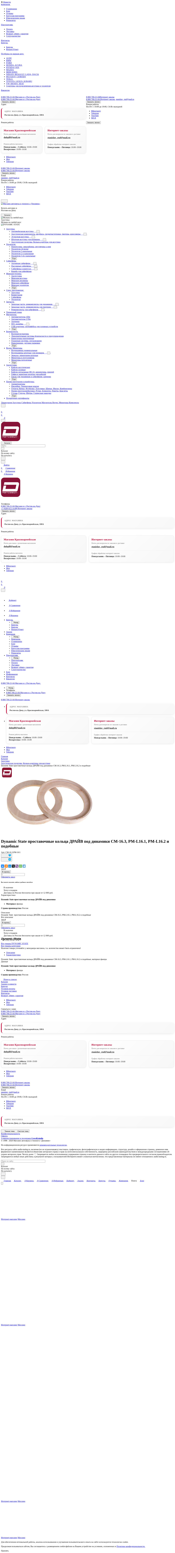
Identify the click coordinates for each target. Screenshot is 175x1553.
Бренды (9, 47)
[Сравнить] (6, 859)
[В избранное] (6, 855)
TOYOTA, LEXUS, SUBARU (19, 81)
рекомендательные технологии (53, 1145)
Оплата (9, 29)
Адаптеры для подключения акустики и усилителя (28, 86)
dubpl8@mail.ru (12, 137)
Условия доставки (9, 991)
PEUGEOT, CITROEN (16, 77)
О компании (11, 9)
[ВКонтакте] (2, 866)
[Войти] (2, 409)
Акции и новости (8, 984)
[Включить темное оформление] (4, 201)
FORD (9, 63)
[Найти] (3, 458)
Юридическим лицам (15, 18)
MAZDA (10, 70)
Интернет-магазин (9, 1219)
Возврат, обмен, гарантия (17, 34)
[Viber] (16, 866)
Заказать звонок (8, 102)
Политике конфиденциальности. (131, 1546)
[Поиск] (3, 405)
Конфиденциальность (10, 1134)
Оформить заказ (8, 877)
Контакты (5, 993)
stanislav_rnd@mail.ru (59, 137)
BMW (8, 60)
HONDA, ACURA (14, 65)
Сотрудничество (13, 36)
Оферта (4, 1136)
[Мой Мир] (9, 866)
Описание (10, 952)
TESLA (9, 79)
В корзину (6, 872)
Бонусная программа (15, 16)
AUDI (8, 58)
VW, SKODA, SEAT (15, 84)
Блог (8, 11)
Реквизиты (11, 20)
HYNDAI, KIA (12, 67)
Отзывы (9, 13)
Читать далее (27, 1154)
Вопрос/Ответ (12, 49)
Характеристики (13, 955)
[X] (13, 866)
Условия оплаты (8, 989)
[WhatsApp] (20, 866)
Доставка (10, 31)
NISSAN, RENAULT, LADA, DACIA (22, 74)
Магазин (21, 1219)
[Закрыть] (3, 590)
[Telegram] (24, 866)
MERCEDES (11, 72)
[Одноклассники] (6, 866)
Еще (14, 258)
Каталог (4, 982)
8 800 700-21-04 (20, 97)
